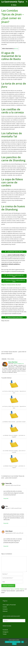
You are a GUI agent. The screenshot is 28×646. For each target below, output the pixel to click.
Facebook (5, 629)
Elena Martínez (12, 362)
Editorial (5, 611)
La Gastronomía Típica (12, 1)
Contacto (5, 609)
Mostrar (16, 48)
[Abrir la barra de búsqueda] (26, 1)
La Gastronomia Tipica (7, 589)
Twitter (5, 634)
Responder (5, 498)
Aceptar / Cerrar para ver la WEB (13, 641)
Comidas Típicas (19, 589)
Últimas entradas (10, 358)
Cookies (5, 607)
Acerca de (4, 358)
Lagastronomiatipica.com (18, 363)
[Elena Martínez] (5, 366)
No (22, 641)
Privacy (14, 644)
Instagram (5, 632)
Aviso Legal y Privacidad (9, 604)
